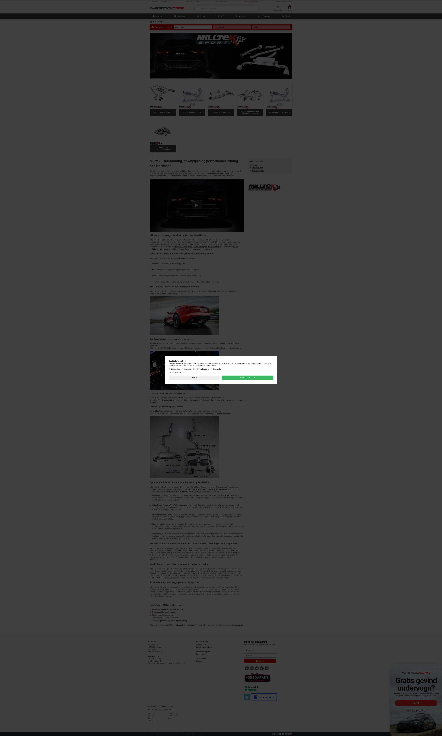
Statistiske (217, 369)
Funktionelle (204, 369)
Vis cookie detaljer (175, 372)
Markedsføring (190, 369)
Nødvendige (175, 369)
